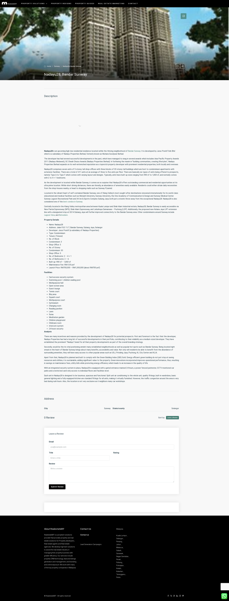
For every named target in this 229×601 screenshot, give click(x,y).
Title (51, 453)
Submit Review (57, 487)
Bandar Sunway (134, 151)
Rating (116, 453)
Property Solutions (33, 3)
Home (49, 66)
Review (52, 464)
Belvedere (63, 215)
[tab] (183, 16)
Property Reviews (61, 3)
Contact (133, 3)
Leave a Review (172, 418)
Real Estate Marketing (111, 3)
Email (51, 442)
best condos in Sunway (72, 202)
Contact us (84, 535)
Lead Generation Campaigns (90, 544)
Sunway (57, 66)
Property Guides (84, 3)
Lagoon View (49, 215)
